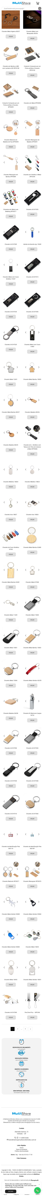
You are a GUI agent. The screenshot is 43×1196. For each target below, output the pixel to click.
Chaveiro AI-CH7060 (32, 814)
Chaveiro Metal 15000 (32, 615)
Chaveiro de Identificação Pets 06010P (32, 847)
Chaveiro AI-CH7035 (11, 312)
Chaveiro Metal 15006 (10, 680)
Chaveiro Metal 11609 (10, 615)
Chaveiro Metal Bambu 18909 (32, 379)
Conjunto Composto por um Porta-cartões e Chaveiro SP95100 (32, 68)
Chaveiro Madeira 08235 (10, 445)
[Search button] (39, 8)
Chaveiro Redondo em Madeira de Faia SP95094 (11, 141)
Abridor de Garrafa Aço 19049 (32, 244)
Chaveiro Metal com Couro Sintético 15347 (11, 278)
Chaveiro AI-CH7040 (32, 781)
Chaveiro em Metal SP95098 (32, 103)
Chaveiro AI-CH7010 (11, 814)
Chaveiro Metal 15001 (10, 647)
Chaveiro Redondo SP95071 (10, 881)
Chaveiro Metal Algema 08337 (11, 31)
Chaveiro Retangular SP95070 (32, 881)
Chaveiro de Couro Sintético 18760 (11, 548)
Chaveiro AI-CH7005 (11, 244)
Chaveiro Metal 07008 (32, 582)
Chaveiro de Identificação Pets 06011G (11, 847)
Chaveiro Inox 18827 (11, 514)
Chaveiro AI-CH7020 (32, 748)
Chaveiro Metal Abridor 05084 (32, 914)
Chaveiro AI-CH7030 (11, 781)
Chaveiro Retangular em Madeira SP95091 (32, 141)
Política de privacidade (21, 1151)
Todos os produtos (21, 1149)
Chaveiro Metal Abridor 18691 (32, 979)
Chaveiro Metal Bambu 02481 (11, 582)
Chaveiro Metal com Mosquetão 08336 (32, 32)
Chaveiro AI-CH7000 (11, 1012)
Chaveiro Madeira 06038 (10, 713)
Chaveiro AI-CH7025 (11, 344)
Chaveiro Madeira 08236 (32, 412)
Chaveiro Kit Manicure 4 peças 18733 (32, 714)
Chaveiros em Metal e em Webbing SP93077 (10, 210)
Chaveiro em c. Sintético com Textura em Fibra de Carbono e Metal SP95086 (32, 447)
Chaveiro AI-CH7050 (11, 748)
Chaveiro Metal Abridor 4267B (32, 680)
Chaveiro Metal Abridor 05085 (11, 914)
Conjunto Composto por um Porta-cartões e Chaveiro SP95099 (10, 105)
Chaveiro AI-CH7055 (32, 209)
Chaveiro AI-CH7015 (32, 277)
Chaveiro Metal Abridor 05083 (11, 947)
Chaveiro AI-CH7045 (32, 312)
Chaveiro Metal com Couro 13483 (32, 345)
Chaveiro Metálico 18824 (10, 482)
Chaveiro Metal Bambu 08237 (11, 412)
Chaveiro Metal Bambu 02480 (32, 547)
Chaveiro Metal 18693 (32, 947)
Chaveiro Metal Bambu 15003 (32, 647)
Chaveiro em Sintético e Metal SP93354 (32, 175)
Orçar (11, 36)
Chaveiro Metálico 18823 (32, 482)
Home (21, 1148)
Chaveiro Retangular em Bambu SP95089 (11, 175)
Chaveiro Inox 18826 (32, 514)
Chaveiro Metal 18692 (10, 979)
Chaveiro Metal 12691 (10, 379)
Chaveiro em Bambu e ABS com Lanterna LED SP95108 (10, 67)
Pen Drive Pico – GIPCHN (32, 1012)
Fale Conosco (21, 1158)
